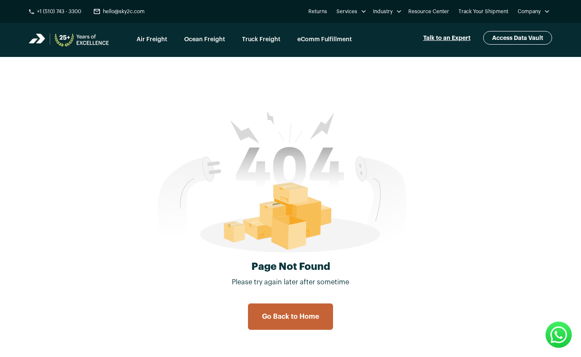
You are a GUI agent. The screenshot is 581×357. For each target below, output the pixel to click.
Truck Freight (261, 39)
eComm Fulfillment (324, 39)
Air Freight (152, 39)
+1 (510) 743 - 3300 (59, 11)
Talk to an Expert (446, 38)
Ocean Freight (204, 39)
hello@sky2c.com (124, 11)
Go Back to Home (290, 316)
